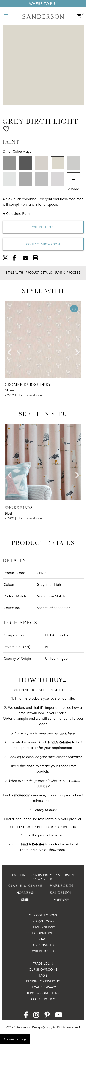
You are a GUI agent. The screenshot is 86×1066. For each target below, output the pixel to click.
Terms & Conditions (43, 993)
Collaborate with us (43, 933)
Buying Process (67, 272)
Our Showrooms (43, 969)
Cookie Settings (15, 1039)
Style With (14, 272)
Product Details (38, 272)
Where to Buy (43, 227)
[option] (43, 65)
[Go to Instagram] (36, 1016)
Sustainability (43, 945)
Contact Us (43, 939)
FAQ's (43, 975)
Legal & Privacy (43, 987)
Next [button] (77, 351)
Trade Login (43, 963)
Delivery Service (43, 927)
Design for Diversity (43, 981)
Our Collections (43, 915)
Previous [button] (9, 351)
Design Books (43, 921)
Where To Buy (43, 3)
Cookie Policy (43, 999)
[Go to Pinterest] (47, 1016)
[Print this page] (37, 259)
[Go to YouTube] (59, 1016)
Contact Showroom (43, 244)
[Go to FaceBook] (26, 1016)
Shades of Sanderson (53, 607)
